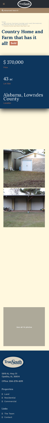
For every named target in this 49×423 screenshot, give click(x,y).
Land (30, 23)
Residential (5, 24)
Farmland (15, 23)
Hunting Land (23, 23)
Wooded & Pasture (21, 24)
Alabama (12, 95)
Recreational (37, 23)
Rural (12, 24)
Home (4, 22)
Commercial (10, 401)
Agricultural (7, 23)
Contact (8, 417)
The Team (9, 413)
